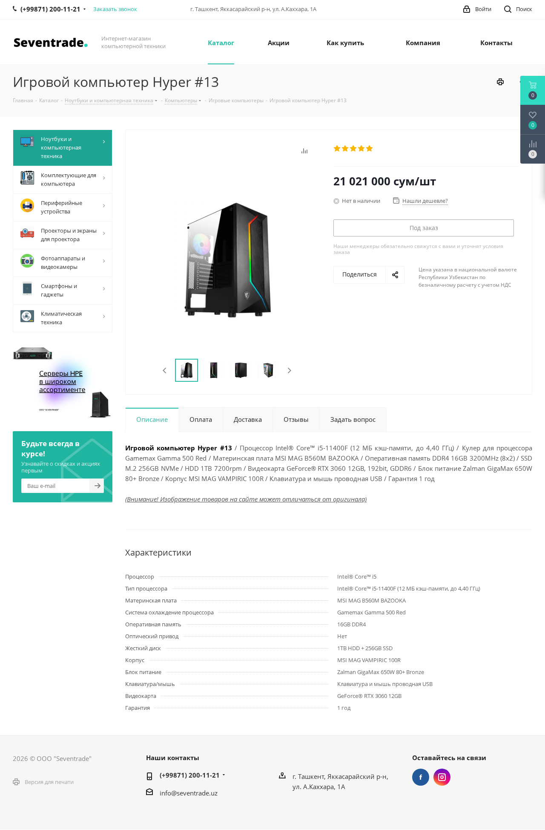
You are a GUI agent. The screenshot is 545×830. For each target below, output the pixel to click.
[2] (345, 148)
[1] (337, 148)
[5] (370, 148)
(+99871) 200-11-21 (190, 775)
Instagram (441, 777)
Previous (165, 370)
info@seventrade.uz (189, 793)
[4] (362, 148)
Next (289, 370)
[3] (354, 148)
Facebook (420, 777)
